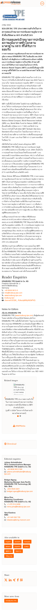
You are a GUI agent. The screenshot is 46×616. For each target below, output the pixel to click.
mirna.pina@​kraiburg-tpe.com (18, 506)
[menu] (42, 3)
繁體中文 (9, 551)
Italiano (8, 546)
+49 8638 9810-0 (11, 290)
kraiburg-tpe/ (9, 298)
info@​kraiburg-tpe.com (13, 292)
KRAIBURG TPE (11, 601)
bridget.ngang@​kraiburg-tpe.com (20, 491)
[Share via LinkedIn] (10, 580)
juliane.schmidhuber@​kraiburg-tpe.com (17, 472)
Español (17, 546)
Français (27, 542)
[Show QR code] (21, 580)
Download (11, 443)
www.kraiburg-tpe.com (13, 295)
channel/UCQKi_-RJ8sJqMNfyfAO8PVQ (20, 300)
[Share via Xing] (14, 580)
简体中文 (18, 551)
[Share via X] (6, 580)
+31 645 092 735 (13, 517)
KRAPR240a (20, 426)
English (8, 542)
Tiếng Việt (9, 556)
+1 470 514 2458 (13, 504)
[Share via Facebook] (18, 580)
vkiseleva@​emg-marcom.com (18, 520)
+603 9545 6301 (13, 489)
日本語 (26, 546)
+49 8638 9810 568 (14, 469)
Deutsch (17, 542)
